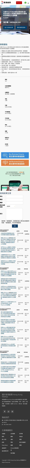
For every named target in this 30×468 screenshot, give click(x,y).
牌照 (20, 445)
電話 (1, 199)
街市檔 (21, 433)
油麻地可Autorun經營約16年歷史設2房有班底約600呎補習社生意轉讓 (8, 262)
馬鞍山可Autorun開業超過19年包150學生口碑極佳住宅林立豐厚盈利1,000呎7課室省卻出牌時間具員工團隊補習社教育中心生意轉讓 (8, 241)
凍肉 (12, 439)
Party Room (5, 445)
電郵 (1, 202)
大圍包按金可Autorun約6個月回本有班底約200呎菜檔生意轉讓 (8, 346)
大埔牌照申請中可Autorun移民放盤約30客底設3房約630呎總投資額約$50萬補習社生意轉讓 (8, 256)
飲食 (3, 442)
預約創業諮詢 (21, 27)
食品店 (21, 436)
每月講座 (13, 453)
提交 (15, 226)
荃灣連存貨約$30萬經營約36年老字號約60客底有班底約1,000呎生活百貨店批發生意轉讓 (8, 376)
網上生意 (4, 439)
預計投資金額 (2, 206)
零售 (12, 442)
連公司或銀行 (22, 442)
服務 (12, 445)
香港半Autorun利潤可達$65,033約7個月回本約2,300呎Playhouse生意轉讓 (8, 303)
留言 (1, 213)
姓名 (1, 196)
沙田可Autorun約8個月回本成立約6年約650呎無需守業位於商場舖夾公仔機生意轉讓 (8, 288)
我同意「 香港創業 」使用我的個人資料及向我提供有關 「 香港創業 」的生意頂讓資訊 (15, 221)
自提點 (3, 433)
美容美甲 (4, 448)
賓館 (20, 439)
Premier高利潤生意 (15, 449)
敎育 (3, 436)
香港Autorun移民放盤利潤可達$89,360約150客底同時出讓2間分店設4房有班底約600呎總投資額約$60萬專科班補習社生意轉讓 (8, 330)
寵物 (12, 436)
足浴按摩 (13, 433)
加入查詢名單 (9, 27)
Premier (19, 2)
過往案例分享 (5, 451)
